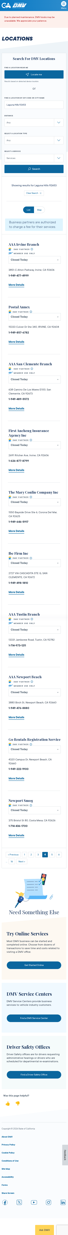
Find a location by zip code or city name (24, 98)
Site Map (6, 1169)
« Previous (13, 854)
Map (39, 209)
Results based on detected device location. (21, 82)
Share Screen (8, 1193)
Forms (5, 1185)
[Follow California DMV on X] (19, 1203)
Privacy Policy (8, 1145)
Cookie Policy (8, 1153)
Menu (63, 8)
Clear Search (32, 193)
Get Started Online (34, 965)
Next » (21, 861)
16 (12, 861)
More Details (16, 284)
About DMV (7, 1137)
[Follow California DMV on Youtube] (34, 1203)
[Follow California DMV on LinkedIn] (63, 1203)
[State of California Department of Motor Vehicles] (19, 5)
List (28, 209)
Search (36, 168)
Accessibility (8, 1177)
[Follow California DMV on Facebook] (5, 1203)
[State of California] (6, 5)
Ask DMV (44, 1230)
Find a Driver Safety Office (34, 1074)
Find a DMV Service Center (34, 1018)
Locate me (36, 74)
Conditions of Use (10, 1161)
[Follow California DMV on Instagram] (48, 1203)
